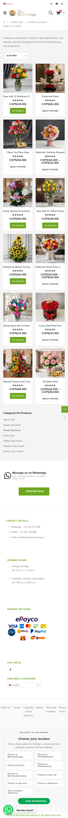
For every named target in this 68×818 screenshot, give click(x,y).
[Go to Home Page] (4, 22)
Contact (17, 707)
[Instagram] (62, 3)
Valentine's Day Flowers (14, 446)
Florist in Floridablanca (49, 755)
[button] (6, 13)
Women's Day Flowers (13, 451)
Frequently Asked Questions (28, 711)
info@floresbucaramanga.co (31, 537)
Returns (39, 707)
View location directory (19, 791)
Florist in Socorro (19, 783)
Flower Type (8, 435)
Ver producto (18, 111)
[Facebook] (51, 3)
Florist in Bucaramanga (19, 755)
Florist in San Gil (49, 774)
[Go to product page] (17, 78)
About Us (5, 707)
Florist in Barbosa (49, 783)
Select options (50, 111)
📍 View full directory (34, 801)
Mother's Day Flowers (13, 441)
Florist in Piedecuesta (49, 765)
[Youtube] (56, 3)
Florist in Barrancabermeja (19, 774)
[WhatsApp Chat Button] (8, 810)
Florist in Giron (19, 765)
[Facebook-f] (10, 669)
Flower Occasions (12, 430)
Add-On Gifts (9, 419)
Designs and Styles (12, 425)
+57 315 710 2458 (31, 527)
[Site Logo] (23, 13)
